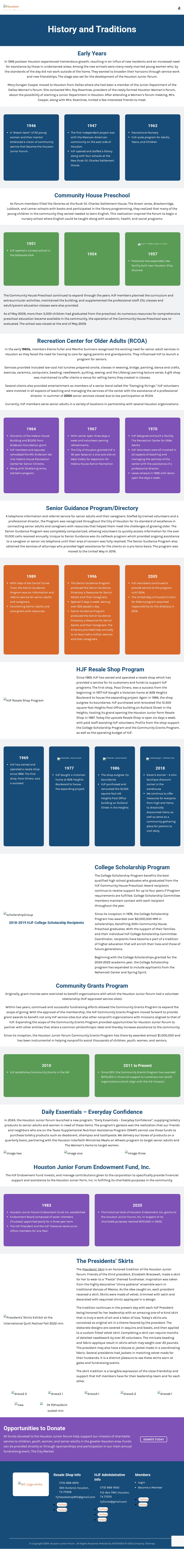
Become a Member (150, 1487)
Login (141, 1482)
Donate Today (153, 1439)
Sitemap (150, 1543)
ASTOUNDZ (118, 1543)
